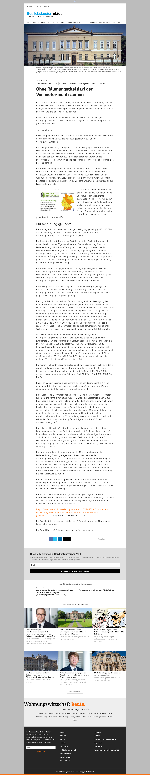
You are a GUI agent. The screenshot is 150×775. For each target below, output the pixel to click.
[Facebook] (51, 539)
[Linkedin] (60, 539)
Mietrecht (73, 84)
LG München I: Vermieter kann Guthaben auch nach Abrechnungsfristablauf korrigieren (40, 675)
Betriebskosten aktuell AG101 (47, 84)
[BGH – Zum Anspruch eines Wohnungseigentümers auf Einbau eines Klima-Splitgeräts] (75, 618)
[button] (121, 6)
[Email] (65, 539)
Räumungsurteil (83, 84)
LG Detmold (63, 84)
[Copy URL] (69, 539)
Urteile (94, 84)
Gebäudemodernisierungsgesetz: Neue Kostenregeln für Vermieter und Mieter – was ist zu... (74, 675)
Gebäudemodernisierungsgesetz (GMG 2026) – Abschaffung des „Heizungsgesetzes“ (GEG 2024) (54, 592)
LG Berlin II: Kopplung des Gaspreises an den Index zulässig (108, 674)
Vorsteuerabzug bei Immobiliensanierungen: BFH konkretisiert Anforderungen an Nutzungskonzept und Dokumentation (40, 633)
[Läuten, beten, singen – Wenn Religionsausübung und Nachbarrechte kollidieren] (109, 618)
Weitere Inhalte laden (74, 691)
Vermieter (102, 84)
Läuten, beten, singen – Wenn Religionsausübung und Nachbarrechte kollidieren (109, 632)
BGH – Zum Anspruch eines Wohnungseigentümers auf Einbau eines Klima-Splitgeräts (73, 632)
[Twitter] (55, 539)
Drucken (102, 539)
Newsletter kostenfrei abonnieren (75, 571)
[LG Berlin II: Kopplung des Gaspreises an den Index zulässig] (109, 661)
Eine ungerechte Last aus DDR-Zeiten (96, 590)
